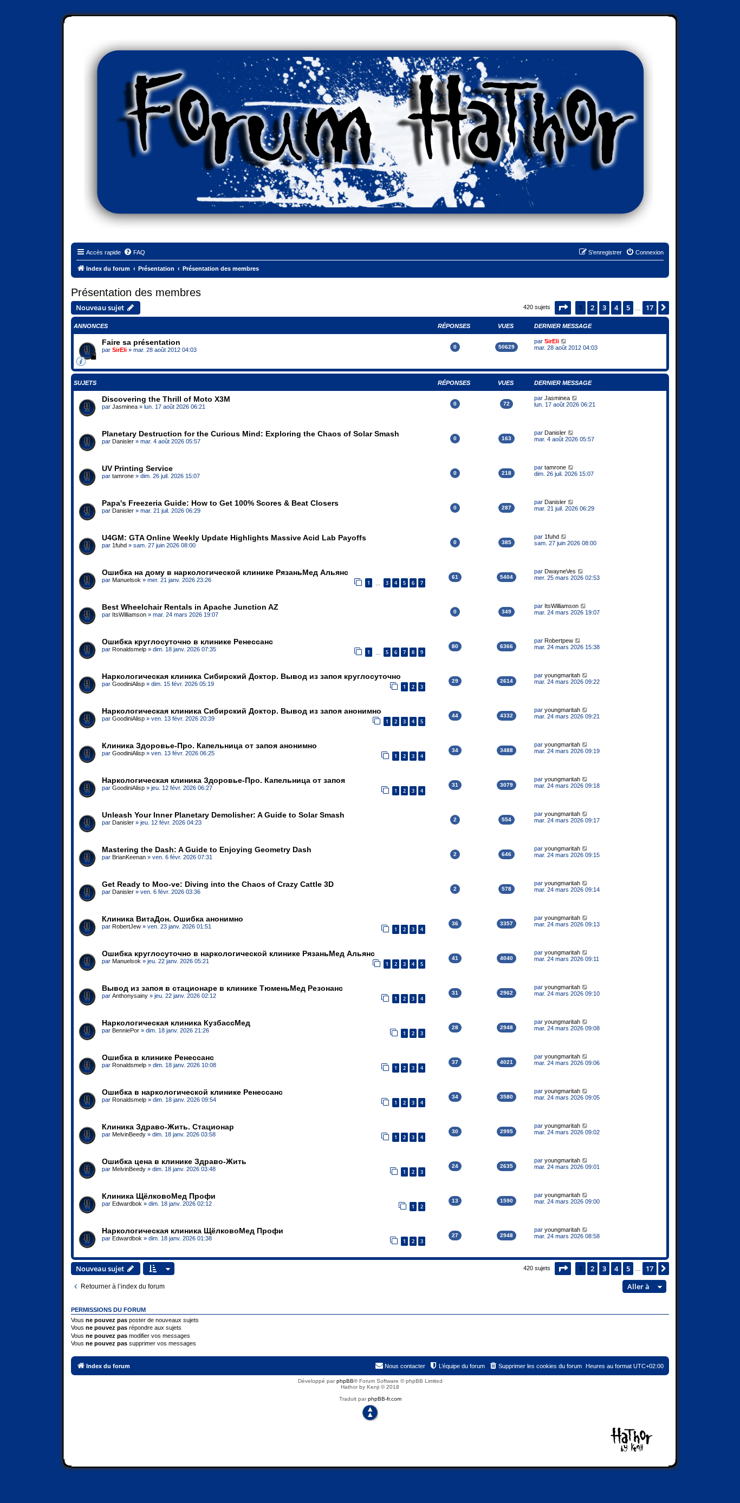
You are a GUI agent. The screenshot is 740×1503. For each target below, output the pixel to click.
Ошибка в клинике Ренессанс (158, 1057)
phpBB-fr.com (384, 1399)
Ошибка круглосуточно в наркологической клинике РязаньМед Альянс (238, 953)
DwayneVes (560, 571)
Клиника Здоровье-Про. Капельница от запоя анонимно (209, 745)
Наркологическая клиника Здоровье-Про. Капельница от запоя (223, 780)
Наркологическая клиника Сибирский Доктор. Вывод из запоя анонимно (241, 711)
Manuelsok (126, 580)
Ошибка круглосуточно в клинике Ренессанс (187, 641)
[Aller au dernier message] (564, 341)
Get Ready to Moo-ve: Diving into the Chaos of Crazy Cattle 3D (218, 884)
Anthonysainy (130, 995)
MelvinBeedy (129, 1134)
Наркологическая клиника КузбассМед (176, 1022)
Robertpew (558, 640)
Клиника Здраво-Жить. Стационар (168, 1126)
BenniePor (125, 1030)
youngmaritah (562, 675)
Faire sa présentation (141, 342)
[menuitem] (134, 252)
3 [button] (604, 307)
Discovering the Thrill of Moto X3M (166, 399)
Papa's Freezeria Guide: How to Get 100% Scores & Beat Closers (220, 503)
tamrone (123, 476)
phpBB (345, 1381)
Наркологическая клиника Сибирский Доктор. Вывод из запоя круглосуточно (251, 676)
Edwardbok (127, 1203)
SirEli (119, 350)
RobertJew (126, 926)
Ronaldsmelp (129, 649)
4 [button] (616, 307)
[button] (563, 307)
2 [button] (592, 307)
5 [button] (628, 307)
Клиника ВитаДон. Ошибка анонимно (172, 918)
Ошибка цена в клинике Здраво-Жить (174, 1161)
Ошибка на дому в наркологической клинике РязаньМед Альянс (225, 572)
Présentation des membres (136, 292)
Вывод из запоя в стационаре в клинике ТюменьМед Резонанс (222, 988)
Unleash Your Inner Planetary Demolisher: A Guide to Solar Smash (223, 815)
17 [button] (649, 307)
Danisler (123, 441)
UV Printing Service (137, 468)
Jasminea (125, 406)
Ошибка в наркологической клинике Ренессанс (192, 1092)
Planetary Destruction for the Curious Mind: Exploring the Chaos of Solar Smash (250, 433)
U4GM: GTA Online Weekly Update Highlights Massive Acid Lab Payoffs (234, 537)
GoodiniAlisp (128, 684)
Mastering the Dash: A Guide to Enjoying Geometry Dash (206, 849)
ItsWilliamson (129, 614)
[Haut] (370, 1412)
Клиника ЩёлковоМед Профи (159, 1196)
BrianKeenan (129, 857)
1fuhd (119, 545)
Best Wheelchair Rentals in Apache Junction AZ (190, 607)
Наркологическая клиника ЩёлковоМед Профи (192, 1230)
